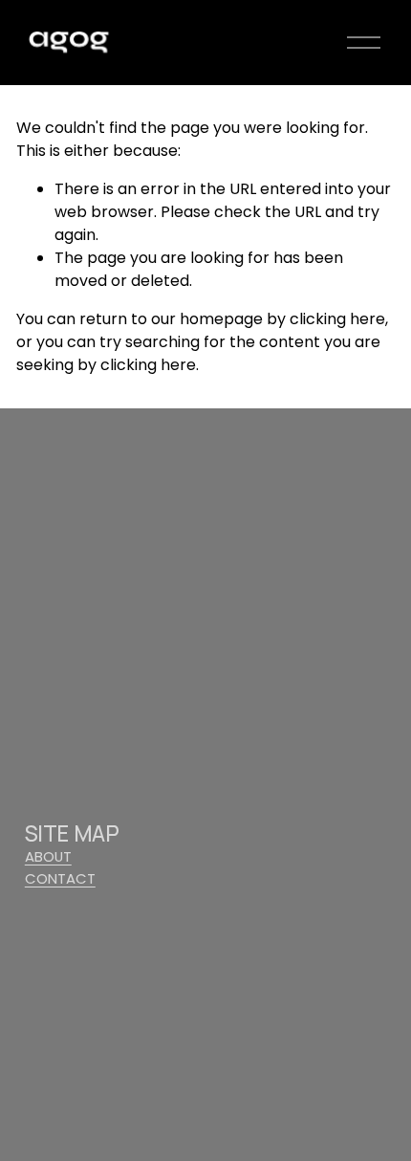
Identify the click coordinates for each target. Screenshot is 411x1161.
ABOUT (48, 856)
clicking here (337, 319)
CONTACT (60, 878)
